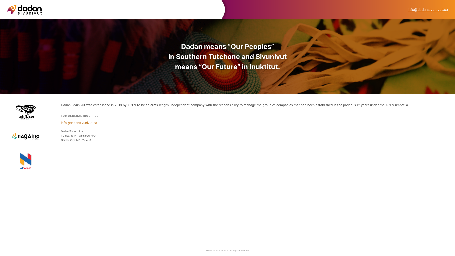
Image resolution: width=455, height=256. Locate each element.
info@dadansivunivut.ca (428, 9)
